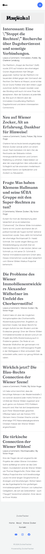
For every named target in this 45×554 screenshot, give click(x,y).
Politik (34, 58)
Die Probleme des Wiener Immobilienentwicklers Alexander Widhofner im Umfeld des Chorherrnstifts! (22, 289)
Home (12, 523)
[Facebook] (29, 534)
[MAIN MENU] (39, 5)
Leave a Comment (11, 58)
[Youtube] (16, 534)
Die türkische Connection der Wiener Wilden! (17, 441)
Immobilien (26, 58)
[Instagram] (22, 534)
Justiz (23, 136)
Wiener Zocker (22, 211)
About (19, 523)
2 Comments (8, 211)
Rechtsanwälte (27, 451)
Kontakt (22, 527)
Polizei (29, 136)
